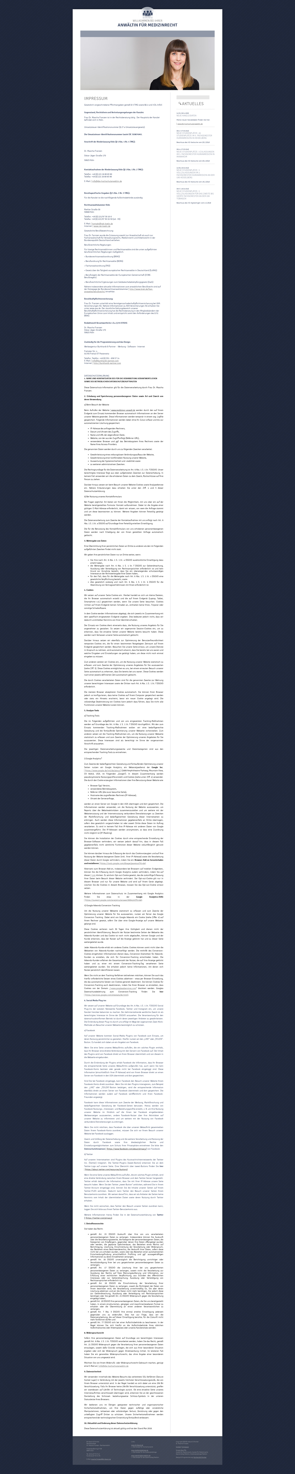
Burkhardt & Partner (200, 1457)
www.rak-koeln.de (102, 226)
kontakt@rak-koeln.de (102, 224)
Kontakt (178, 1447)
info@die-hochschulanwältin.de (107, 181)
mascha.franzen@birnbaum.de (101, 1459)
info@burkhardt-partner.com (105, 361)
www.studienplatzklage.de (139, 1450)
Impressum (185, 1447)
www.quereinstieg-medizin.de (140, 1455)
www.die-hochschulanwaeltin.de (190, 124)
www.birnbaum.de (137, 1445)
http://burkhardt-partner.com (107, 363)
